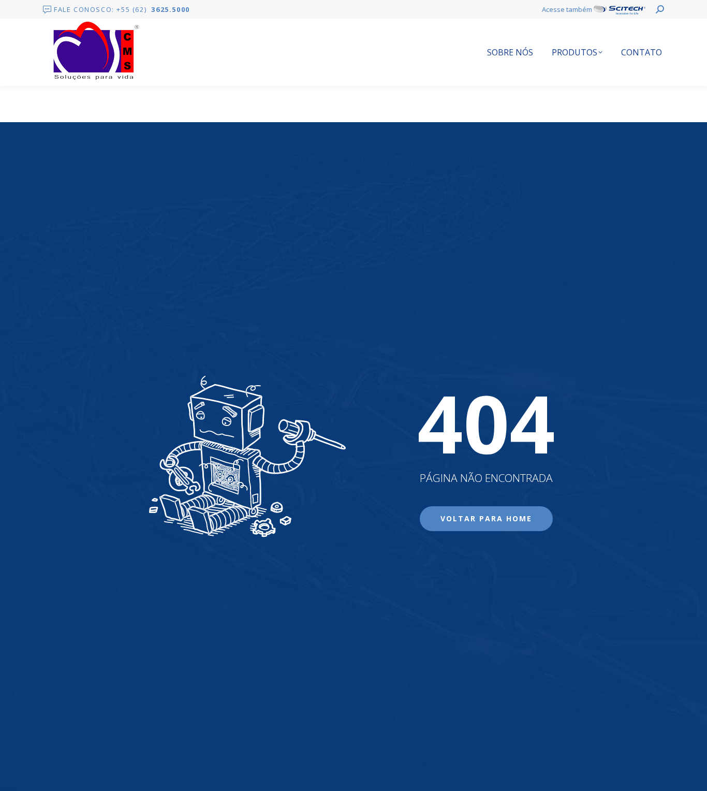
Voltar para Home (486, 518)
